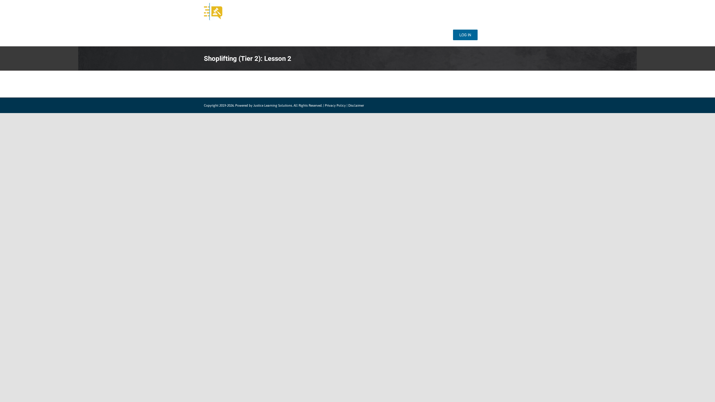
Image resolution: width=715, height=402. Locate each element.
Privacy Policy (335, 105)
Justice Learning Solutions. (273, 105)
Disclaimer (356, 105)
